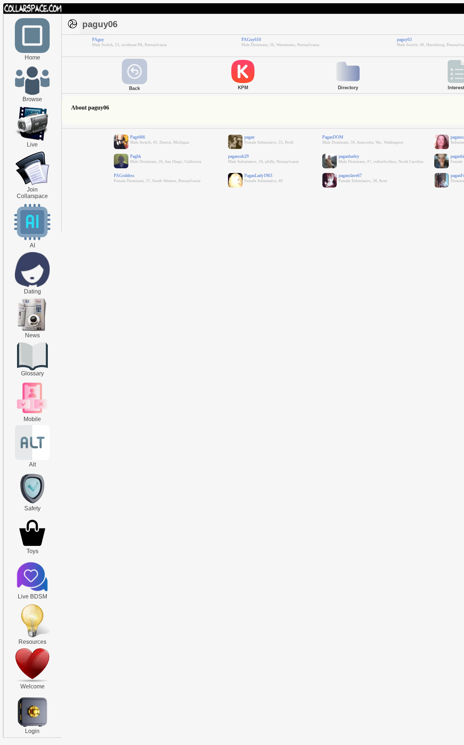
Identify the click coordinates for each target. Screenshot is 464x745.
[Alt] (32, 458)
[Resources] (32, 636)
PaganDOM (332, 137)
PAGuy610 (251, 39)
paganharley (349, 156)
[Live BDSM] (32, 577)
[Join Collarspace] (32, 169)
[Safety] (32, 504)
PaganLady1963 (258, 175)
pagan (249, 137)
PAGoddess (124, 175)
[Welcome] (32, 680)
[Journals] (32, 330)
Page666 (137, 137)
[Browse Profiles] (32, 413)
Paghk (135, 156)
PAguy (98, 39)
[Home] (32, 51)
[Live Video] (32, 139)
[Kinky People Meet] (32, 285)
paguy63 (404, 39)
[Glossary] (32, 357)
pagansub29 (238, 156)
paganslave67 (350, 175)
